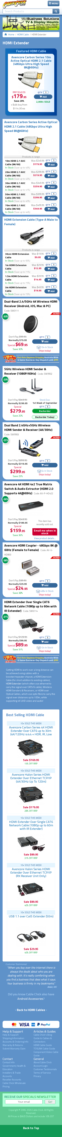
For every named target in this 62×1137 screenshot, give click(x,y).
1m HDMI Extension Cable (16, 266)
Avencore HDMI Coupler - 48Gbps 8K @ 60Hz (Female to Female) (31, 547)
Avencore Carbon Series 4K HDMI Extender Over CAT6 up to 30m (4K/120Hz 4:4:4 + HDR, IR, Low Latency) (31, 732)
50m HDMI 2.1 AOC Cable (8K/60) (15, 195)
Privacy (37, 1076)
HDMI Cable (23, 34)
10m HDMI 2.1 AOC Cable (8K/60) (15, 162)
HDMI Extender (13, 683)
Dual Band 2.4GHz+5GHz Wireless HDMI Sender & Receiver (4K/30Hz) (28, 427)
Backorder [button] (45, 411)
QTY (40, 92)
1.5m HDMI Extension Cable (17, 277)
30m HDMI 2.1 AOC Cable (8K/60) (15, 184)
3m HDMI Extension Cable (16, 289)
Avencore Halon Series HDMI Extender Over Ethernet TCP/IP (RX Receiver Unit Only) (31, 872)
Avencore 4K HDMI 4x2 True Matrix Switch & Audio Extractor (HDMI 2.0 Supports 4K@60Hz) (28, 488)
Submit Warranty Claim (14, 1048)
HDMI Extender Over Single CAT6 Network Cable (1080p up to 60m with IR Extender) (30, 606)
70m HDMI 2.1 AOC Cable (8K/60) (15, 207)
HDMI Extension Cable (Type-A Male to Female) (31, 221)
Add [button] (44, 96)
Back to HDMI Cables (31, 1010)
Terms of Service (42, 1072)
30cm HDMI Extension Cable (17, 255)
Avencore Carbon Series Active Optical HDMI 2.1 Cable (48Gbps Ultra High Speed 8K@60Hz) (30, 126)
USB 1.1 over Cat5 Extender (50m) (31, 916)
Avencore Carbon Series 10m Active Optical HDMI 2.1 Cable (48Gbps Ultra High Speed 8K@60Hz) (31, 62)
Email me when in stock (45, 531)
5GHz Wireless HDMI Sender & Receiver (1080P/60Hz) (25, 371)
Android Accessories (30, 998)
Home (11, 34)
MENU (54, 3)
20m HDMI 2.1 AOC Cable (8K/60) (15, 173)
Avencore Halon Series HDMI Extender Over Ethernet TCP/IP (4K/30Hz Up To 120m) (31, 778)
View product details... (45, 538)
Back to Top (31, 1128)
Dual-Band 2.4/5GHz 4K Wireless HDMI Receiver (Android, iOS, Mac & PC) (30, 303)
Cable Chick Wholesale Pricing (14, 1084)
